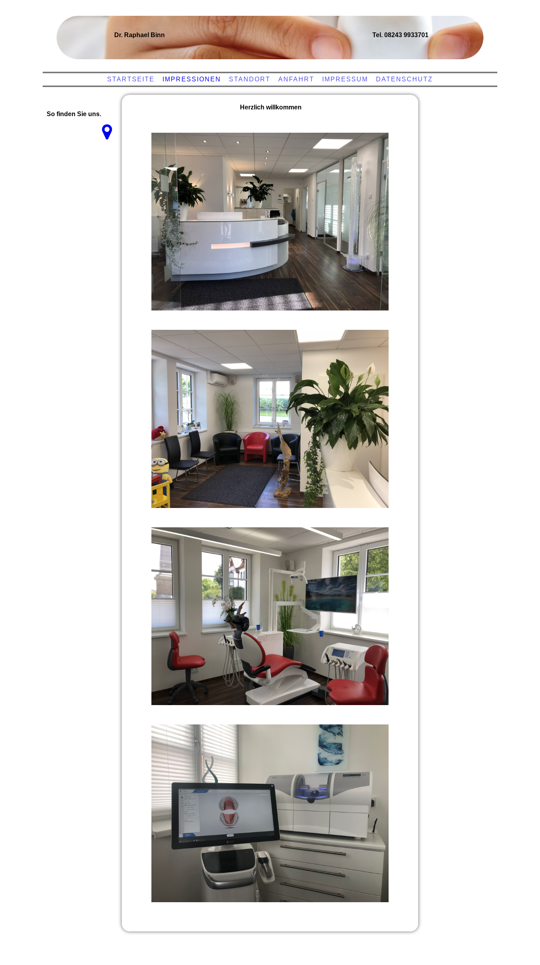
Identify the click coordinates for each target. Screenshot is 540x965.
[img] (268, 33)
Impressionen (191, 79)
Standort (249, 79)
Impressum (345, 79)
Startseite (131, 79)
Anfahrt (296, 79)
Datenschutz (404, 79)
